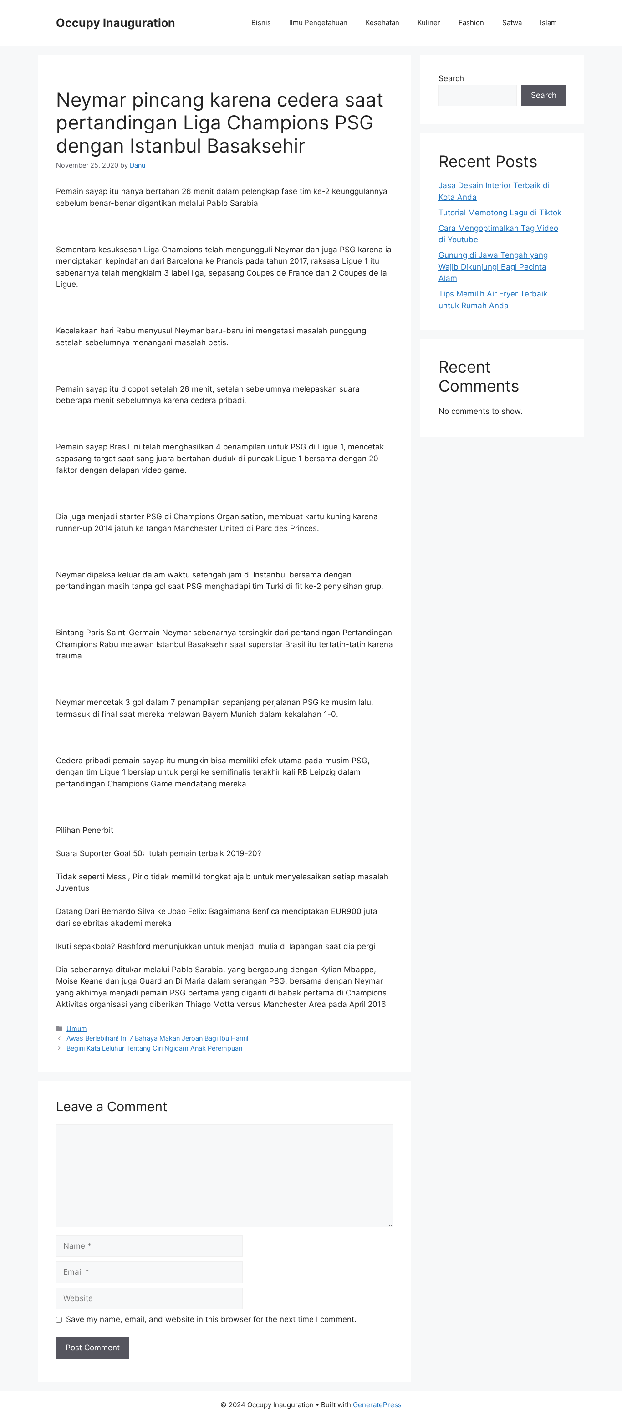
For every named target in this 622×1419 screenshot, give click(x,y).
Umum (76, 1028)
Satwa (512, 22)
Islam (548, 22)
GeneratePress (377, 1404)
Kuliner (429, 22)
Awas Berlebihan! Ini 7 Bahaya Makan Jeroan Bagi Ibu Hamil (157, 1038)
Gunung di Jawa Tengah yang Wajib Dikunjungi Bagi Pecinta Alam (493, 266)
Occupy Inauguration (115, 23)
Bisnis (261, 22)
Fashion (471, 22)
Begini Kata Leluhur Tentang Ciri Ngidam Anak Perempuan (154, 1048)
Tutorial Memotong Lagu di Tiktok (499, 212)
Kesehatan (382, 22)
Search (451, 78)
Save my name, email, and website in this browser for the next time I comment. (211, 1319)
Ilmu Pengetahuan (318, 22)
